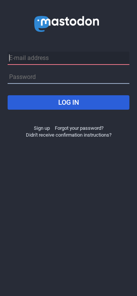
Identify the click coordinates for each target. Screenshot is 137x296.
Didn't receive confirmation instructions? (69, 135)
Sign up (42, 128)
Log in (68, 102)
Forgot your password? (79, 128)
